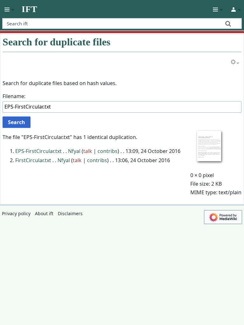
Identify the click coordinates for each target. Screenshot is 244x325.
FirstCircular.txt (33, 160)
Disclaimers (70, 213)
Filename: (14, 96)
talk (87, 151)
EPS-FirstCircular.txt (38, 151)
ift (29, 9)
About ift (44, 213)
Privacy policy (16, 213)
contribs (108, 151)
